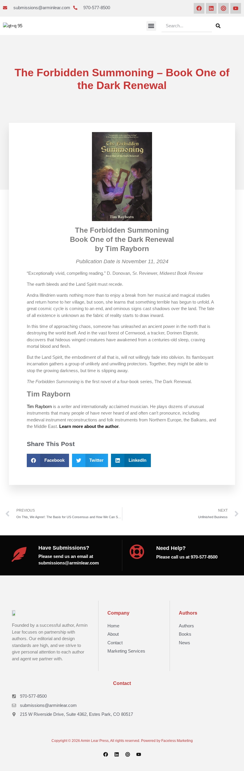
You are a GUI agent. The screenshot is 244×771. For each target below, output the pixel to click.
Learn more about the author (88, 426)
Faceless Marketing (177, 741)
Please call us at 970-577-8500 (187, 556)
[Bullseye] (223, 8)
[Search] (218, 26)
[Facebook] (199, 8)
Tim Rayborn (39, 406)
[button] (151, 26)
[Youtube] (235, 8)
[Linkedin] (211, 8)
